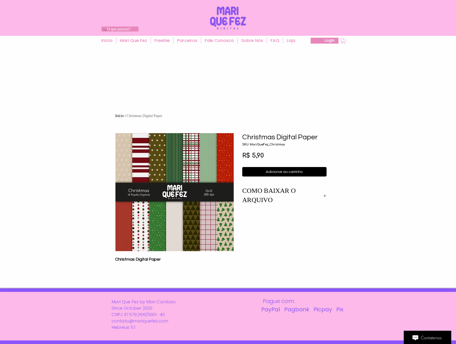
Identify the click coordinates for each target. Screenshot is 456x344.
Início (119, 116)
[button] (133, 40)
